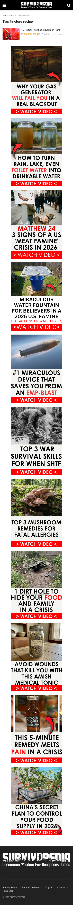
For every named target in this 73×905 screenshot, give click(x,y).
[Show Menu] (4, 5)
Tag (12, 15)
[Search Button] (68, 5)
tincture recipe (23, 15)
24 (62, 34)
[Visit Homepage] (36, 5)
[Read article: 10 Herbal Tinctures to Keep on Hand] (11, 34)
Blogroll (48, 887)
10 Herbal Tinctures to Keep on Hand (40, 29)
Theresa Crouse (32, 34)
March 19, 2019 (50, 34)
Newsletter (8, 890)
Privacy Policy (10, 887)
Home (5, 15)
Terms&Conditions (31, 887)
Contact (61, 887)
